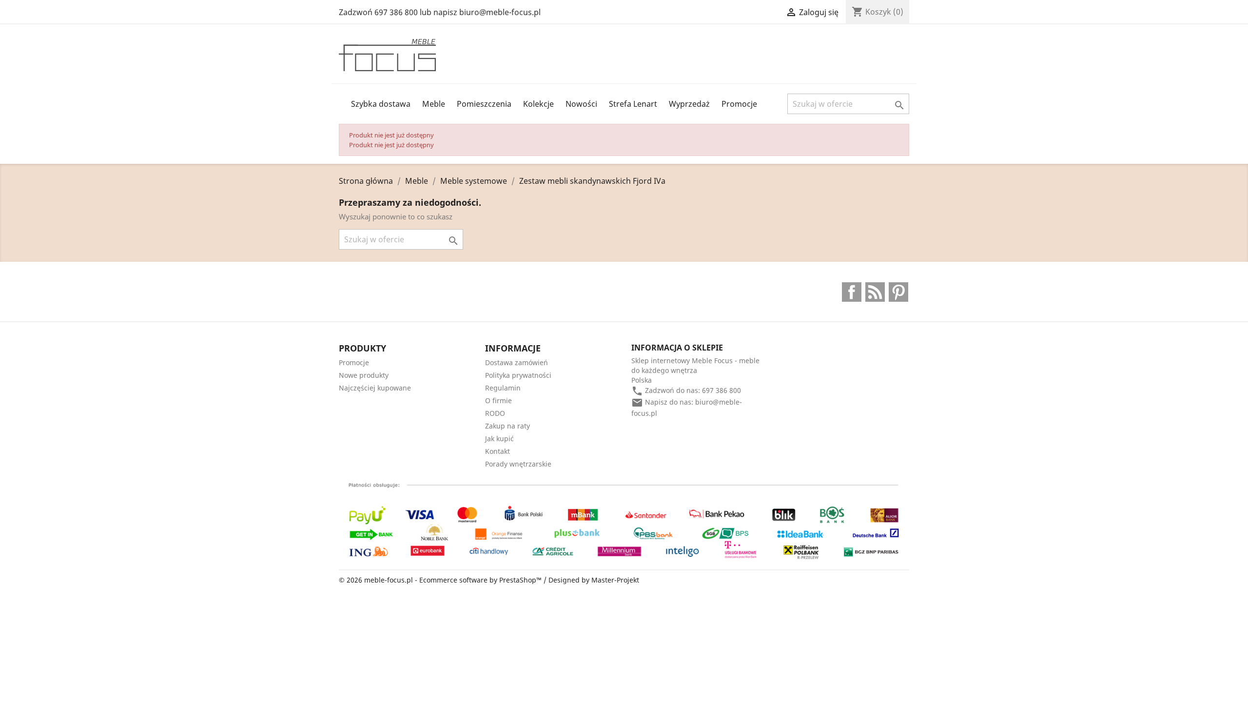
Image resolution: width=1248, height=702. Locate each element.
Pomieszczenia (484, 103)
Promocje (739, 103)
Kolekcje (538, 103)
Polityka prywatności (518, 375)
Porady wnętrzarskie (518, 463)
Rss (875, 292)
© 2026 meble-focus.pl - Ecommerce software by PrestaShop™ (441, 580)
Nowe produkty (364, 375)
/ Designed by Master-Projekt (591, 580)
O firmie (498, 400)
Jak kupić (499, 438)
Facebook (851, 292)
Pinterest (898, 292)
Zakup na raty (507, 425)
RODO (495, 413)
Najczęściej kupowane (375, 387)
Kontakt (497, 451)
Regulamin (503, 387)
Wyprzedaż (689, 103)
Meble (433, 103)
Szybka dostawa (380, 103)
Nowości (581, 103)
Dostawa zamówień (516, 362)
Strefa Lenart (633, 103)
